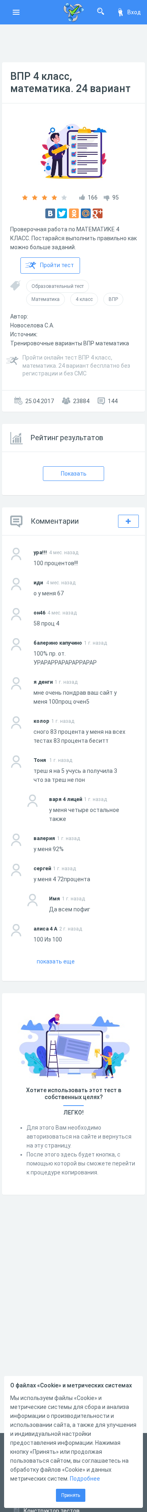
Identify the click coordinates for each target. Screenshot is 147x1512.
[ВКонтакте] (50, 213)
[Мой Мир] (86, 213)
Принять (70, 1495)
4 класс (84, 299)
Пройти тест (57, 265)
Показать (74, 473)
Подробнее (85, 1478)
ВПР (113, 299)
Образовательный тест (57, 286)
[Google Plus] (97, 213)
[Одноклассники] (74, 213)
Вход (134, 12)
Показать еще (56, 961)
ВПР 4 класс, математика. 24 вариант (70, 82)
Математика (45, 299)
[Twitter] (62, 213)
